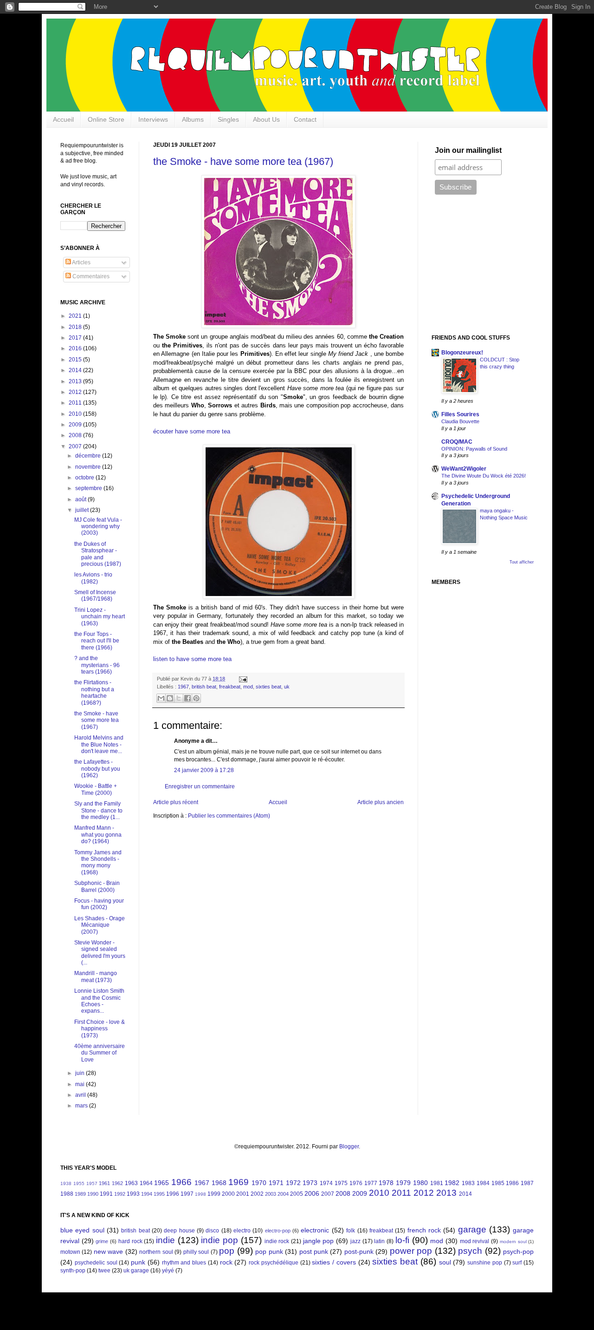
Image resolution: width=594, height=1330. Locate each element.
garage (472, 1229)
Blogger (349, 1146)
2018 (76, 327)
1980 (420, 1182)
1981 (436, 1183)
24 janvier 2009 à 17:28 (204, 770)
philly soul (196, 1252)
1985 (497, 1183)
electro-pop (278, 1230)
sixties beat (268, 686)
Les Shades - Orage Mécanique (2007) (99, 925)
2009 (76, 424)
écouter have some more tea (191, 431)
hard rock (130, 1241)
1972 (293, 1182)
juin (80, 1073)
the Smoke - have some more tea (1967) (243, 161)
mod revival (475, 1241)
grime (102, 1241)
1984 (483, 1183)
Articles (80, 262)
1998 (200, 1194)
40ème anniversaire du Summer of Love (99, 1053)
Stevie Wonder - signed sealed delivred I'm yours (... (99, 952)
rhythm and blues (184, 1262)
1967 (183, 686)
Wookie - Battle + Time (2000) (95, 789)
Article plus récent (175, 802)
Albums (193, 119)
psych (470, 1251)
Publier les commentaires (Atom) (229, 815)
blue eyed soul (82, 1230)
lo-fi (402, 1240)
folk (350, 1230)
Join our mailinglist (468, 150)
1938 (65, 1183)
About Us (266, 119)
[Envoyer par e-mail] (161, 698)
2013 (76, 381)
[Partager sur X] (178, 698)
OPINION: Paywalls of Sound (474, 449)
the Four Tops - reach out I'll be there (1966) (96, 641)
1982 (452, 1182)
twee (104, 1270)
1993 (133, 1194)
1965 (161, 1182)
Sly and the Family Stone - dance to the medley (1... (98, 810)
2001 (242, 1194)
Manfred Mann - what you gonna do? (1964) (98, 835)
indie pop (219, 1240)
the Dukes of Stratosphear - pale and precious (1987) (97, 554)
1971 (276, 1182)
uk (287, 686)
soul (445, 1262)
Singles (228, 119)
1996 (172, 1194)
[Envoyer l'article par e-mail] (242, 678)
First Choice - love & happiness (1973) (99, 1029)
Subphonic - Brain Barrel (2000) (97, 886)
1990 (92, 1194)
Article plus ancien (380, 802)
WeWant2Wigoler (463, 468)
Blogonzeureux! (462, 352)
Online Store (106, 119)
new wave (108, 1251)
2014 (76, 370)
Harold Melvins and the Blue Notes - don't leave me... (98, 744)
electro (242, 1230)
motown (70, 1252)
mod (248, 686)
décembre (88, 455)
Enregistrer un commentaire (200, 786)
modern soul (513, 1241)
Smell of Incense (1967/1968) (95, 595)
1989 (80, 1194)
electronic (315, 1230)
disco (212, 1230)
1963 (131, 1183)
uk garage (136, 1270)
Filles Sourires (460, 414)
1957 (91, 1183)
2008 (76, 435)
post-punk (359, 1251)
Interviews (153, 119)
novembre (88, 467)
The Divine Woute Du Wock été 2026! (483, 475)
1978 (386, 1182)
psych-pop (518, 1251)
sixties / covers (334, 1262)
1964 (146, 1183)
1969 (238, 1182)
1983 (468, 1183)
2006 (311, 1193)
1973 (310, 1182)
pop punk (269, 1251)
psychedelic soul (96, 1262)
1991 (106, 1194)
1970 (259, 1182)
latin (379, 1241)
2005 (296, 1194)
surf (517, 1262)
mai (80, 1084)
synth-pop (72, 1270)
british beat (204, 686)
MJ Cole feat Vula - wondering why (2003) (98, 527)
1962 (117, 1183)
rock (226, 1262)
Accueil (63, 119)
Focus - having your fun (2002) (99, 904)
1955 (78, 1183)
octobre (85, 477)
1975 (341, 1183)
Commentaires (90, 276)
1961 (104, 1183)
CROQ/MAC (456, 442)
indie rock (277, 1241)
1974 (326, 1183)
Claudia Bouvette (460, 421)
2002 (257, 1194)
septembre (89, 488)
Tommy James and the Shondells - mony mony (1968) (98, 862)
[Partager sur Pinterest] (196, 698)
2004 (283, 1194)
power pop (411, 1251)
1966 (181, 1182)
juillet (82, 510)
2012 (76, 392)
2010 (76, 414)
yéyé (168, 1270)
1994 (146, 1194)
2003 (270, 1194)
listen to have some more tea (192, 658)
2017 (76, 337)
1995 (159, 1194)
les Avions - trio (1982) (93, 577)
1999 (213, 1194)
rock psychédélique (273, 1262)
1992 (119, 1194)
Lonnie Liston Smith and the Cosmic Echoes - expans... (99, 1001)
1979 (403, 1182)
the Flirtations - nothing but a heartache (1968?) (94, 692)
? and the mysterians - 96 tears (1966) (97, 665)
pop (226, 1251)
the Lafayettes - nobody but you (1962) (97, 769)
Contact (305, 119)
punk (138, 1262)
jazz (355, 1241)
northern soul (156, 1252)
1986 (512, 1183)
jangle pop (318, 1241)
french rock (424, 1230)
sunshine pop (484, 1262)
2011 (76, 403)
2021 (76, 316)
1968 (219, 1182)
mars (82, 1105)
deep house (179, 1230)
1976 (355, 1183)
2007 (76, 446)
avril (81, 1095)
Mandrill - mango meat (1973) (95, 976)
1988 (66, 1194)
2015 (76, 359)
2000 (228, 1194)
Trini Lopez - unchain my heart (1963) (99, 617)
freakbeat (229, 686)
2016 (76, 348)
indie (165, 1240)
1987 (527, 1183)
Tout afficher (522, 562)
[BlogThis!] (169, 698)
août (81, 499)
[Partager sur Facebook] (187, 698)
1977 (370, 1183)
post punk (313, 1251)
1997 (187, 1194)
